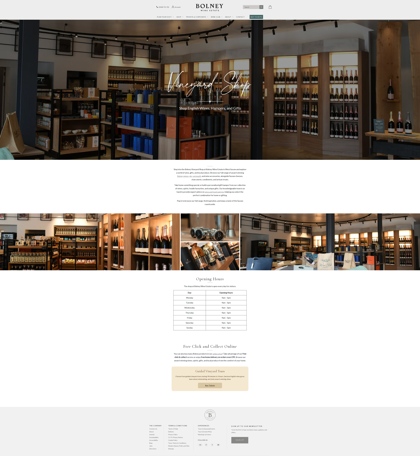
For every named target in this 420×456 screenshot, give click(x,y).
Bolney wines (183, 176)
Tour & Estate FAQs (205, 432)
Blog (150, 443)
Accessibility (153, 440)
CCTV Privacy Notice (175, 437)
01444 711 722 (163, 7)
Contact (240, 17)
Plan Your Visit (164, 17)
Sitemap (171, 449)
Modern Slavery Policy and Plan (178, 446)
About (228, 17)
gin (190, 176)
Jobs (150, 446)
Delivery (171, 432)
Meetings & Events (204, 434)
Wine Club (215, 17)
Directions (152, 449)
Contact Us (153, 429)
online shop (217, 354)
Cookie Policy (172, 440)
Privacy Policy (173, 434)
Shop (179, 17)
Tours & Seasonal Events (206, 429)
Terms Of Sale (173, 429)
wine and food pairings (214, 192)
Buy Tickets (256, 17)
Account (178, 7)
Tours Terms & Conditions (177, 443)
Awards (152, 434)
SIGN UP (240, 440)
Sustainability (153, 437)
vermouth (197, 176)
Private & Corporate (196, 17)
